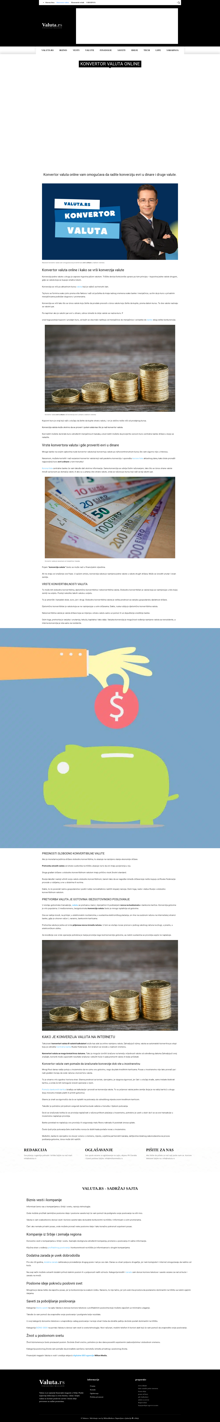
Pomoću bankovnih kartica (54, 1089)
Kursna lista (47, 468)
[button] (179, 3)
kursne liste (138, 458)
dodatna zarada (51, 1262)
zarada (129, 1272)
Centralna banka (63, 1047)
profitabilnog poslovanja (59, 1247)
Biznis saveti (42, 1308)
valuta (79, 286)
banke (149, 320)
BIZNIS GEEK (42, 1327)
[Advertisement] (127, 26)
